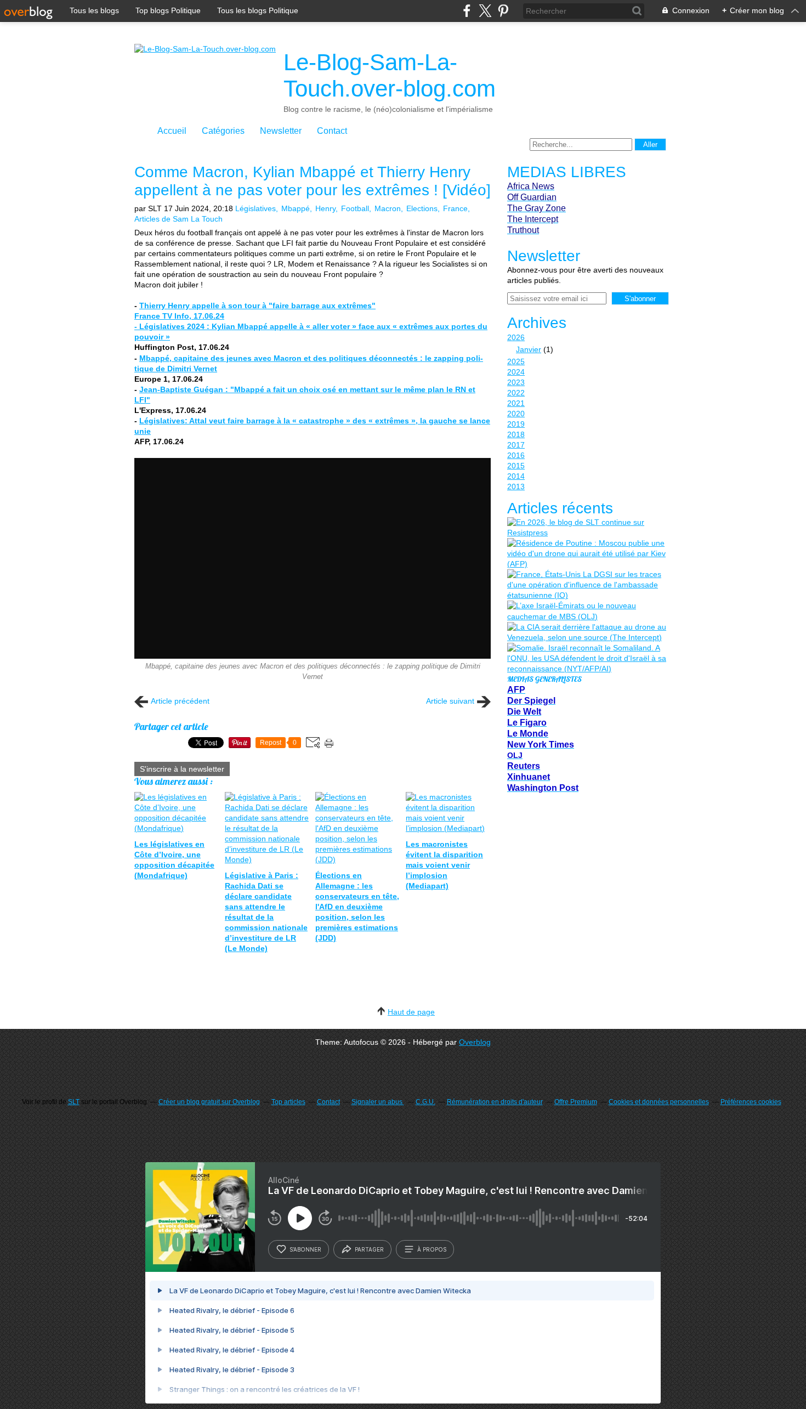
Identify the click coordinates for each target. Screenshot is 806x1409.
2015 (516, 465)
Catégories (223, 130)
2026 (516, 337)
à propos (431, 1249)
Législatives (255, 208)
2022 (516, 392)
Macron (387, 208)
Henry (325, 208)
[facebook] (467, 10)
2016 (516, 455)
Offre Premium (575, 1102)
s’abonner (305, 1249)
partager (369, 1249)
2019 (516, 424)
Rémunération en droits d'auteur (495, 1102)
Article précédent (180, 701)
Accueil (171, 130)
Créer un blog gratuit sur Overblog (209, 1102)
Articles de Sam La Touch (178, 218)
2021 (516, 403)
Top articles (288, 1102)
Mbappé (295, 208)
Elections (422, 208)
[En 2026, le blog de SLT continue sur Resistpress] (586, 527)
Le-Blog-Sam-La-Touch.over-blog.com (389, 75)
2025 (516, 361)
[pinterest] (503, 10)
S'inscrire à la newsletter (182, 769)
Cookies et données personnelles (659, 1102)
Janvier (528, 349)
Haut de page (411, 1012)
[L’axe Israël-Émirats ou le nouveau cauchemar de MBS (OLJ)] (586, 611)
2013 (516, 486)
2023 (516, 382)
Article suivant (450, 701)
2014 (516, 476)
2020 (516, 413)
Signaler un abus (377, 1102)
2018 (516, 434)
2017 (516, 444)
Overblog (475, 1042)
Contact (332, 130)
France (455, 208)
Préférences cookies (750, 1102)
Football (355, 208)
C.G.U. (425, 1102)
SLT (74, 1102)
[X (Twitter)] (485, 10)
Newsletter (281, 130)
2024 (516, 371)
